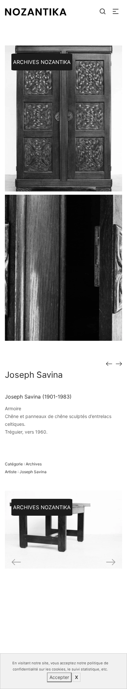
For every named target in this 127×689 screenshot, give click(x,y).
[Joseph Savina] (109, 363)
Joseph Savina (33, 471)
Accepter (59, 677)
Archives (34, 463)
